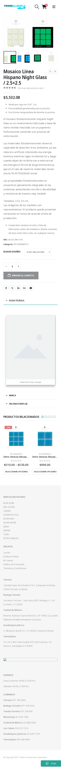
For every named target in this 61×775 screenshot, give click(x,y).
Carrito (6, 552)
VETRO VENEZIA (10, 538)
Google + (24, 288)
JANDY (6, 526)
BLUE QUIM (8, 503)
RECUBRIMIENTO (21, 244)
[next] (55, 71)
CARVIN (7, 510)
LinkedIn (18, 288)
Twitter (12, 288)
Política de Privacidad (13, 564)
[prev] (50, 71)
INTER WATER (9, 522)
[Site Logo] (14, 6)
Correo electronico (30, 288)
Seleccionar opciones (16, 471)
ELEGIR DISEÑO (11, 251)
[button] (37, 7)
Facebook (6, 288)
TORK (6, 534)
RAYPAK (6, 530)
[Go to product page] (45, 437)
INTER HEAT (8, 518)
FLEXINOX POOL (11, 514)
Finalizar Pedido (11, 556)
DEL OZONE (9, 507)
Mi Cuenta (8, 560)
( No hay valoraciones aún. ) (31, 88)
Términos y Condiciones (14, 568)
